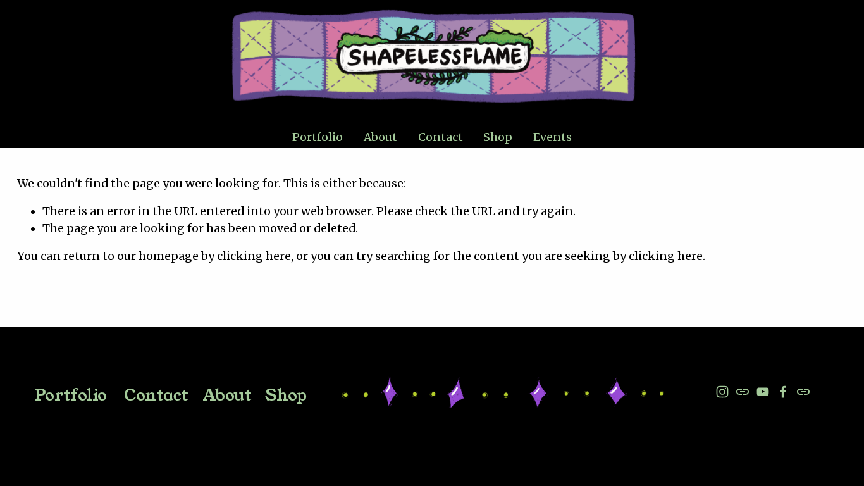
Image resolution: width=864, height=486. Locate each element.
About (380, 137)
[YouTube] (762, 391)
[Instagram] (722, 391)
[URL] (742, 391)
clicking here (254, 256)
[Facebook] (783, 391)
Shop (497, 137)
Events (552, 137)
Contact (440, 137)
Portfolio (71, 394)
